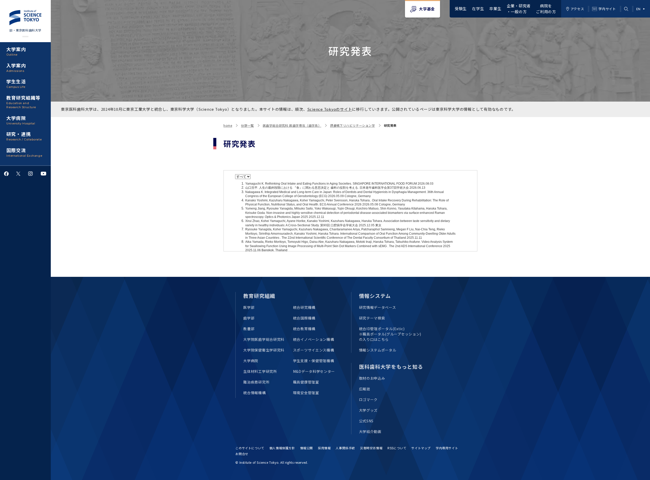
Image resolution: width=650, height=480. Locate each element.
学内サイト (607, 8)
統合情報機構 (254, 392)
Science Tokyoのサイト (329, 109)
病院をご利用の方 (546, 8)
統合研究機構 (304, 307)
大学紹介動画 (370, 431)
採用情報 (324, 448)
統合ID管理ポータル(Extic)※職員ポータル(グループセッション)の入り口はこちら (390, 334)
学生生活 (16, 83)
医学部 (248, 307)
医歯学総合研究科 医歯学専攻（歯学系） (292, 125)
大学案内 (16, 51)
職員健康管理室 (306, 382)
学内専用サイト (447, 448)
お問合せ (241, 454)
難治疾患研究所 (256, 382)
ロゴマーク (368, 399)
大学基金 (427, 8)
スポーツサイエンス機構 (313, 350)
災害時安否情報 (371, 448)
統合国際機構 (304, 318)
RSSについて (396, 448)
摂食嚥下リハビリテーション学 (352, 125)
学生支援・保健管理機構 (313, 360)
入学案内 (16, 67)
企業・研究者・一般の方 (519, 8)
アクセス (577, 8)
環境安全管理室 (306, 392)
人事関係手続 (345, 448)
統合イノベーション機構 (313, 339)
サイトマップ (421, 448)
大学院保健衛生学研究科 (263, 350)
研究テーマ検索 (372, 318)
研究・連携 (24, 136)
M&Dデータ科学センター (314, 371)
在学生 (478, 8)
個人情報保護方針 (282, 448)
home (227, 125)
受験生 (461, 8)
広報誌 (364, 388)
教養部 (248, 328)
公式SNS (366, 420)
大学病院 (20, 120)
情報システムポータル (377, 350)
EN (638, 8)
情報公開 (306, 448)
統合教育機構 (304, 328)
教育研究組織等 (23, 101)
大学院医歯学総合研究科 (263, 339)
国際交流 (24, 152)
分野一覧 (247, 125)
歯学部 (248, 318)
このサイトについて (249, 448)
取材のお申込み (372, 378)
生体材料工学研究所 (260, 371)
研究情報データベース (377, 307)
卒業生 (495, 8)
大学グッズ (368, 410)
